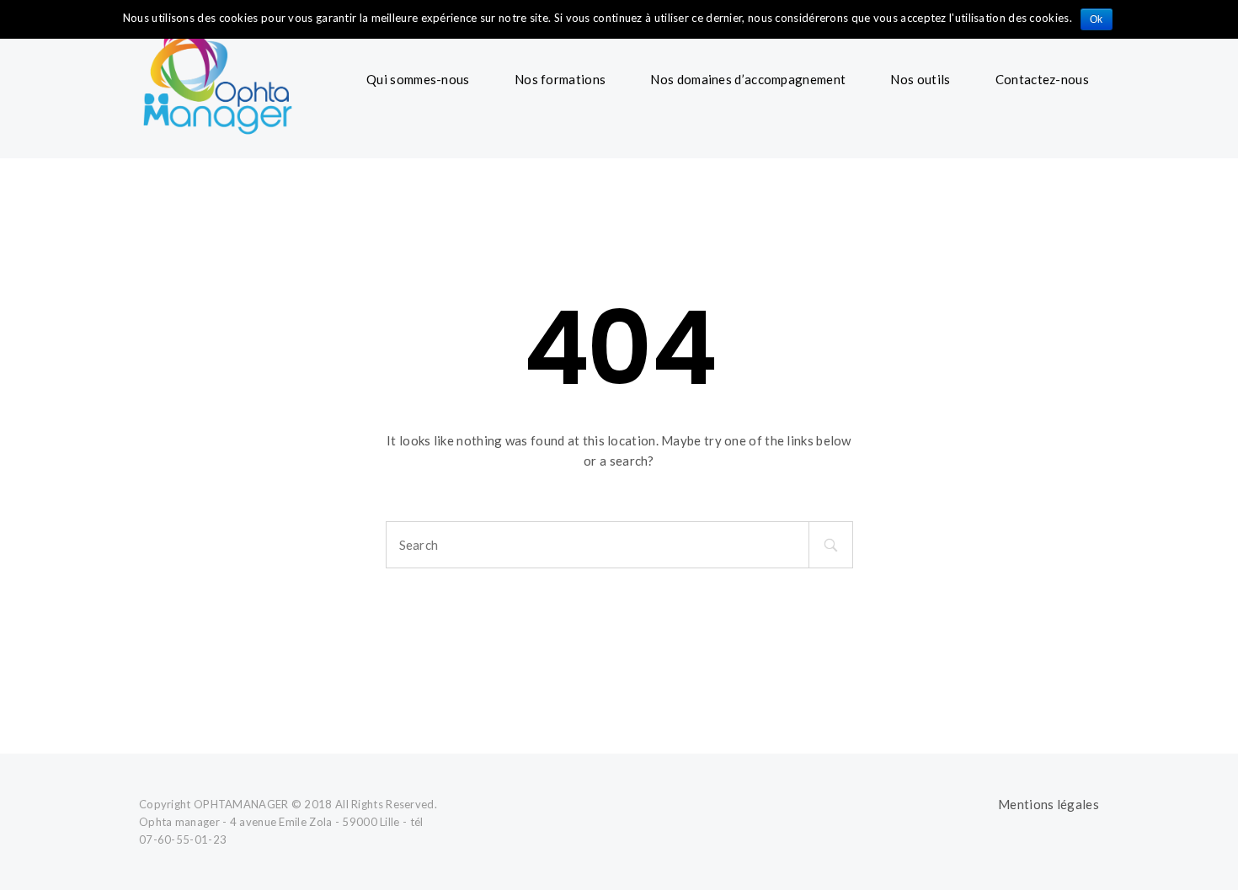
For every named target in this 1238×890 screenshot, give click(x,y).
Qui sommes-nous (418, 79)
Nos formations (560, 79)
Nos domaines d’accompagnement (748, 79)
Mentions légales (1048, 804)
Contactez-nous (1042, 79)
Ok (1096, 19)
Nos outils (920, 79)
